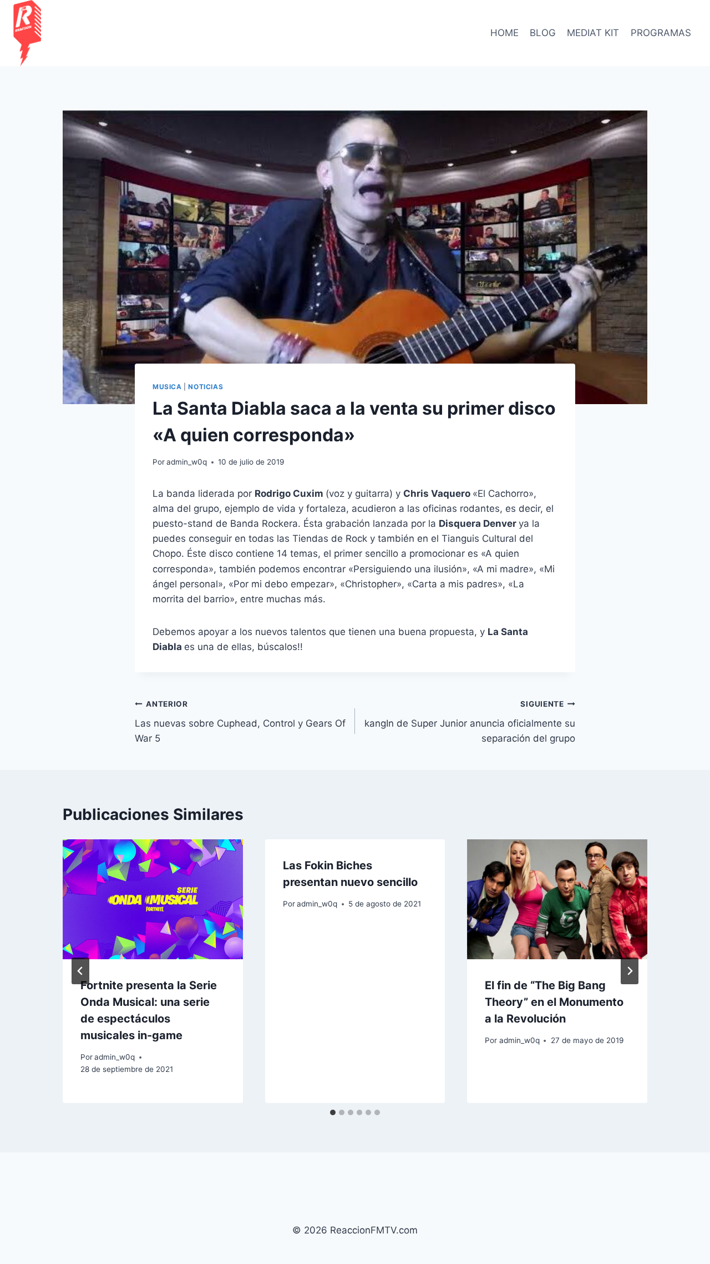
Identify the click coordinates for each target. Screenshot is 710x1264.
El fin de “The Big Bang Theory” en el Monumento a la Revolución (554, 1002)
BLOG (543, 32)
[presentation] (153, 899)
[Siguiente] (629, 971)
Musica (167, 386)
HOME (504, 32)
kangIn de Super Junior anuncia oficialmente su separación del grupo (469, 721)
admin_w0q (186, 461)
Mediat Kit (593, 32)
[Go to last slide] (80, 971)
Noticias (205, 386)
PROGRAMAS (661, 32)
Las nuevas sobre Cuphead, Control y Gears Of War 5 (240, 721)
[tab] (333, 1112)
